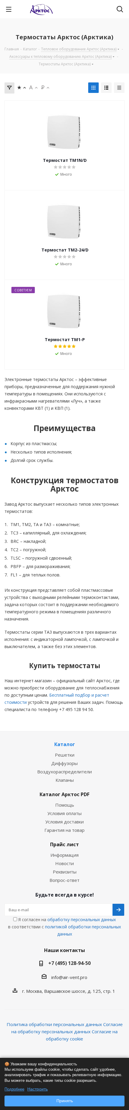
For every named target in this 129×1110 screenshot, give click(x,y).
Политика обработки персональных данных (54, 1024)
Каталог (64, 744)
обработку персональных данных (81, 919)
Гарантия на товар (64, 830)
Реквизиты (64, 872)
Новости (64, 863)
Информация (64, 855)
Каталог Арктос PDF (64, 794)
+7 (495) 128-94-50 (69, 963)
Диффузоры (64, 763)
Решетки (64, 755)
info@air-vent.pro (69, 977)
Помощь (64, 805)
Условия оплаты (64, 813)
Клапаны (65, 780)
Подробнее (14, 1089)
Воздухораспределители (64, 772)
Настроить (37, 1089)
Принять (64, 1100)
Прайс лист (64, 844)
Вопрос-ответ (65, 880)
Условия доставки (64, 822)
